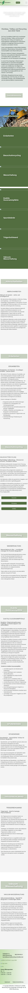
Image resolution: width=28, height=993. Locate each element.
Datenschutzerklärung (18, 982)
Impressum (7, 982)
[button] (26, 3)
